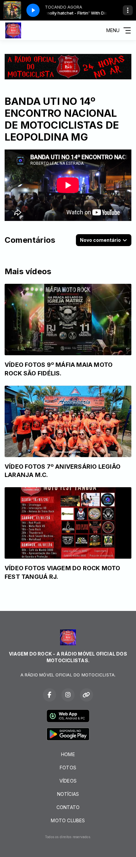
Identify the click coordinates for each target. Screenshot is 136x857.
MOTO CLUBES (68, 820)
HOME (68, 754)
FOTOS (68, 767)
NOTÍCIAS (68, 794)
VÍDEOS (68, 781)
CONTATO (68, 807)
